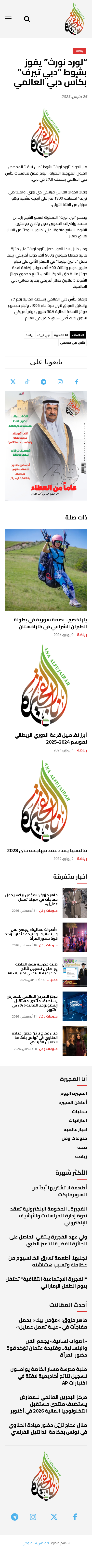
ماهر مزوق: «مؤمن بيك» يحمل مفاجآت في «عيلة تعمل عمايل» (31, 899)
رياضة (82, 634)
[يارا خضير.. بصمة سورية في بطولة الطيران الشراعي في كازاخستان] (46, 570)
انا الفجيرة (61, 335)
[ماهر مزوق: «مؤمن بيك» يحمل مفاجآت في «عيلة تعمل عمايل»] (75, 903)
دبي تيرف (43, 335)
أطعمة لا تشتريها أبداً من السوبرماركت (59, 1191)
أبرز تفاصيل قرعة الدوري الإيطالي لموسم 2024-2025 (50, 738)
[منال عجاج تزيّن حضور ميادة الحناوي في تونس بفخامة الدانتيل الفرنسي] (75, 1041)
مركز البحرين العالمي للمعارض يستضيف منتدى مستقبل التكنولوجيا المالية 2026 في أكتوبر (32, 1003)
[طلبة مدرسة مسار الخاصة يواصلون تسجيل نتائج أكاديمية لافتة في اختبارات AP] (75, 972)
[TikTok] (27, 382)
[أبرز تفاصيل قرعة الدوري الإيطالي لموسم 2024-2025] (46, 685)
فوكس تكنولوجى (35, 1543)
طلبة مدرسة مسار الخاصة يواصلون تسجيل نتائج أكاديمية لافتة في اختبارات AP (33, 969)
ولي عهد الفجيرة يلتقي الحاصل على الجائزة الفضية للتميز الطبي (48, 1240)
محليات (52, 980)
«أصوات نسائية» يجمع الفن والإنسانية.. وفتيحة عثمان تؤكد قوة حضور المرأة (31, 934)
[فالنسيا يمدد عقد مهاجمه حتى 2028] (46, 801)
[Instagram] (60, 382)
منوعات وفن (48, 911)
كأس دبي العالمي (72, 342)
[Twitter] (13, 382)
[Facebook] (77, 382)
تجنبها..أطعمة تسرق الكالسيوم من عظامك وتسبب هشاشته (47, 1261)
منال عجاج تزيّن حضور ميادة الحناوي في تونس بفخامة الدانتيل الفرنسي (35, 1038)
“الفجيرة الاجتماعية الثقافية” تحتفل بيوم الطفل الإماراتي (46, 1282)
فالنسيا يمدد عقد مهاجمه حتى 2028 (47, 850)
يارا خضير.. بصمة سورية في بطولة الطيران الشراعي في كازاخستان (50, 623)
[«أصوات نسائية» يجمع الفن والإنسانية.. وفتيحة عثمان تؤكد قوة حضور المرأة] (75, 937)
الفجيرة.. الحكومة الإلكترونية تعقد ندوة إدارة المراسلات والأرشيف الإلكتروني (48, 1215)
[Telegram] (44, 382)
